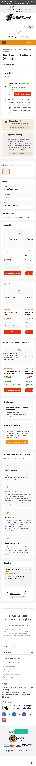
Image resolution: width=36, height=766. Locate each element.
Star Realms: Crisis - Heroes (11, 314)
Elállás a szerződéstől (10, 680)
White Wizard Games (11, 189)
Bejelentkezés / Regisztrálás (16, 442)
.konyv (18, 714)
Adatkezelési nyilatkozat (11, 675)
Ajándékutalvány (9, 667)
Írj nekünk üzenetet (18, 7)
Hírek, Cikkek (29, 43)
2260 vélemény (15, 594)
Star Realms (8, 254)
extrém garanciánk (19, 105)
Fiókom (17, 12)
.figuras (29, 714)
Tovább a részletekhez (20, 153)
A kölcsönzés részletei (19, 127)
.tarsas (8, 714)
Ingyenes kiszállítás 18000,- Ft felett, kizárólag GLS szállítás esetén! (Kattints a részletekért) (18, 37)
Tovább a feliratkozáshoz (16, 625)
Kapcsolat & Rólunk (9, 669)
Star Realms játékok (11, 205)
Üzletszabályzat (8, 677)
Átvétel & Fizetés (8, 672)
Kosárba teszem (24, 94)
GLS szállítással (25, 111)
